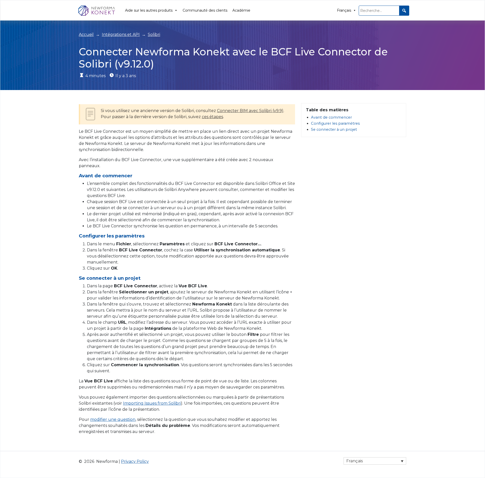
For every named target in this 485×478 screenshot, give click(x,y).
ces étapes (212, 116)
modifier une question (112, 419)
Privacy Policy (135, 461)
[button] (404, 11)
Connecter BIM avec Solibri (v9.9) (250, 110)
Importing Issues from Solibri (152, 403)
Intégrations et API (121, 34)
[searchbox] (384, 11)
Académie (241, 10)
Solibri (154, 34)
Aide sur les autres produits (149, 10)
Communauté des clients (205, 10)
